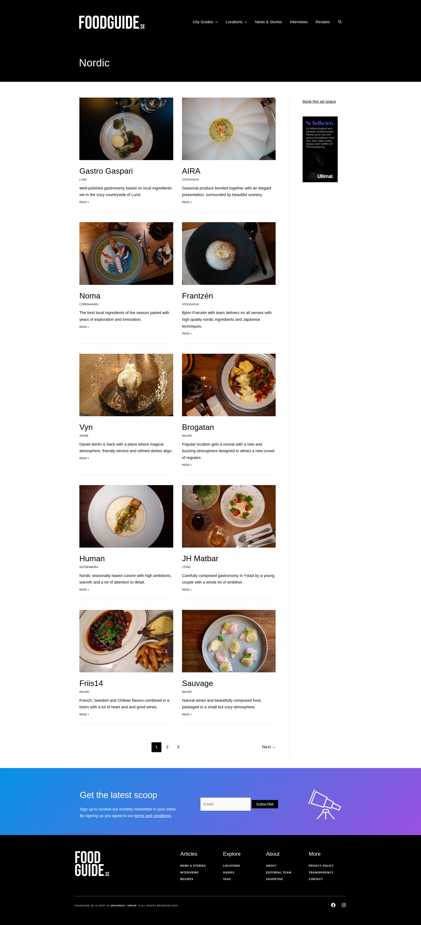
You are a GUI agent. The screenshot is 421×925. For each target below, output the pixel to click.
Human (92, 558)
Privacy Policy (321, 865)
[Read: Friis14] (126, 641)
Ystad (186, 567)
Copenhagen (88, 304)
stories (199, 865)
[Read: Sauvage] (229, 641)
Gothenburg (88, 567)
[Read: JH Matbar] (229, 516)
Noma (89, 295)
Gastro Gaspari (106, 170)
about (271, 865)
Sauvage (197, 683)
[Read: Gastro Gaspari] (126, 128)
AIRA (191, 170)
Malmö (187, 435)
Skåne (83, 435)
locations (231, 865)
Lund (83, 179)
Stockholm (190, 179)
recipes (186, 879)
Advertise (274, 879)
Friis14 (91, 683)
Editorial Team (278, 872)
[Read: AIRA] (229, 128)
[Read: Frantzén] (229, 253)
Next (269, 747)
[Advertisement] (320, 256)
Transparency (321, 872)
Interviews (189, 872)
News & (186, 865)
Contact (316, 879)
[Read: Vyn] (126, 384)
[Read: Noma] (126, 253)
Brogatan (198, 427)
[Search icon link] (340, 22)
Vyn (86, 427)
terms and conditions (152, 816)
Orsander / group (124, 905)
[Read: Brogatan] (229, 384)
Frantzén (197, 295)
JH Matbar (200, 558)
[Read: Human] (126, 516)
